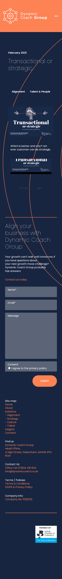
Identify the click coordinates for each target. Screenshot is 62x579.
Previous (25, 188)
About (9, 408)
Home (9, 404)
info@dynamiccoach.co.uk (21, 471)
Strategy (12, 419)
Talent (11, 426)
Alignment (13, 415)
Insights (10, 429)
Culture (11, 422)
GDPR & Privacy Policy (19, 487)
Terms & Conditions (17, 483)
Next (40, 188)
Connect (10, 433)
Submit (44, 381)
